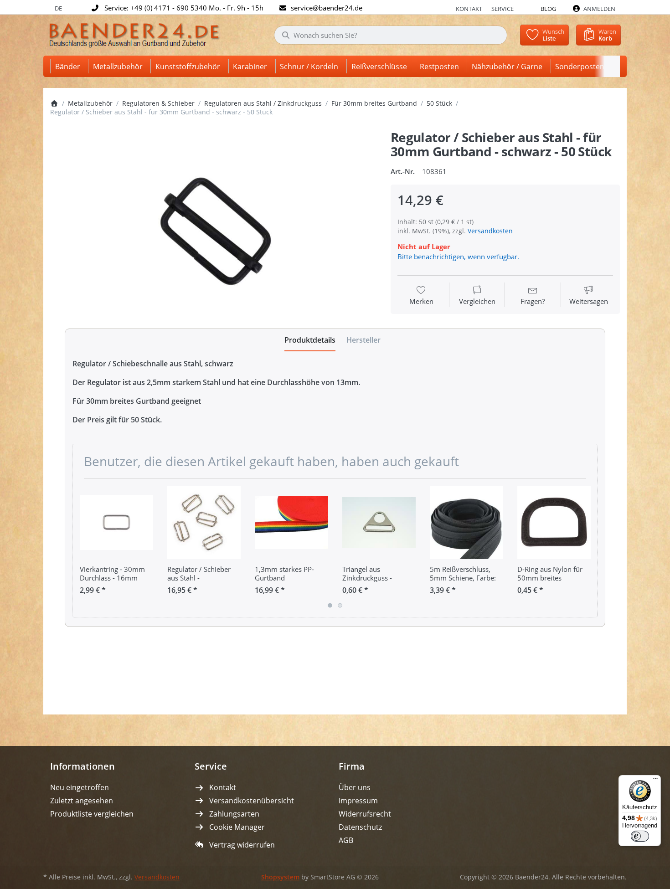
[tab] (309, 340)
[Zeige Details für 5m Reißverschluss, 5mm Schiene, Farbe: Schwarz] (466, 522)
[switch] (640, 836)
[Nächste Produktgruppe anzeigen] (587, 548)
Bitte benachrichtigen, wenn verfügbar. (458, 256)
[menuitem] (69, 66)
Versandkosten (490, 230)
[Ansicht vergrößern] (213, 236)
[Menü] (655, 780)
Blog (548, 9)
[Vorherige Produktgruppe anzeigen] (83, 548)
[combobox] (390, 35)
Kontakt (469, 9)
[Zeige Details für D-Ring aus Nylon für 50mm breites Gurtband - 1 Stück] (554, 522)
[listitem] (213, 236)
